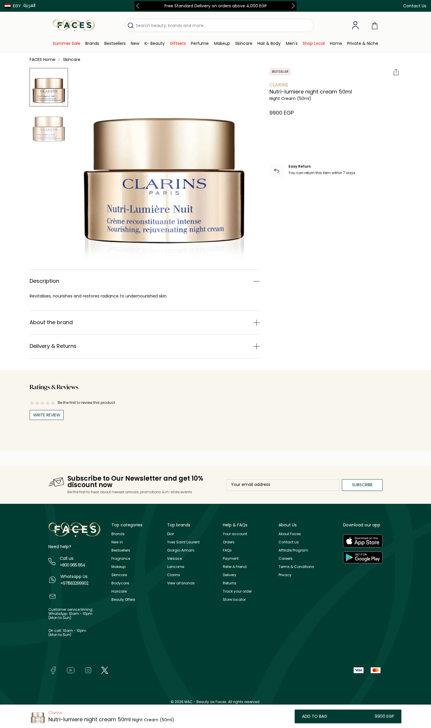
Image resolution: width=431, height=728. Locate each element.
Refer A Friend (235, 566)
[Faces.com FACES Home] (74, 25)
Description (44, 281)
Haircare (119, 591)
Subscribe (362, 485)
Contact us (289, 542)
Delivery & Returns (53, 346)
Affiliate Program (293, 550)
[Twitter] (104, 669)
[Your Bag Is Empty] (374, 25)
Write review (46, 415)
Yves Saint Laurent (183, 542)
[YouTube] (70, 669)
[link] (66, 43)
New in (117, 542)
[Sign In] (355, 25)
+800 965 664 (72, 565)
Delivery (229, 574)
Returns (229, 583)
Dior (170, 533)
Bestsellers (120, 550)
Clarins (278, 84)
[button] (13, 5)
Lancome (175, 566)
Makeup (118, 566)
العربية (29, 5)
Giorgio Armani (180, 550)
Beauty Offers (123, 599)
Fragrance (120, 558)
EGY (17, 5)
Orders (229, 542)
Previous (139, 6)
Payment (231, 558)
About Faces (290, 533)
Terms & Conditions (296, 566)
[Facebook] (53, 669)
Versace (174, 558)
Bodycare (120, 583)
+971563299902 (74, 583)
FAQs (227, 550)
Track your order (237, 591)
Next (292, 6)
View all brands (181, 583)
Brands (118, 533)
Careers (286, 558)
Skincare (119, 574)
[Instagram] (88, 669)
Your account (235, 533)
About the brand (51, 322)
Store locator (234, 599)
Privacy (285, 574)
